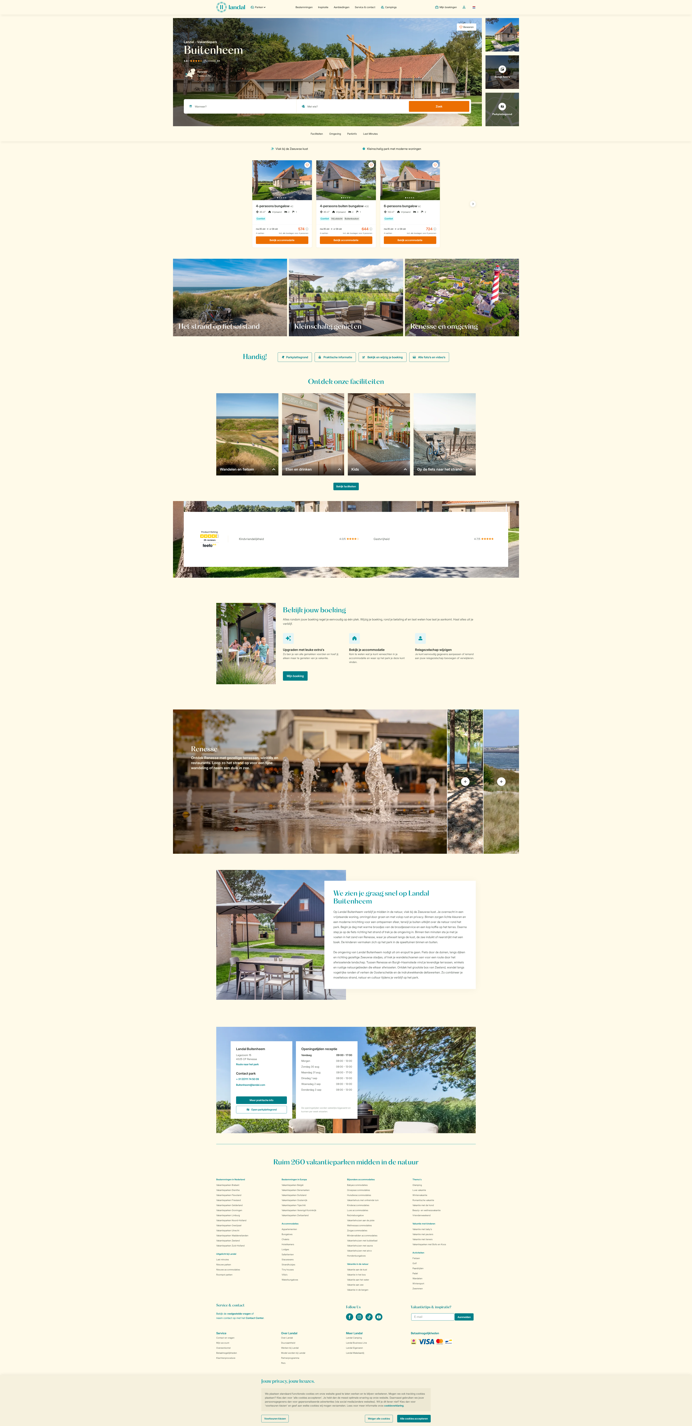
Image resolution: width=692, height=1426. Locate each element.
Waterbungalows (290, 1279)
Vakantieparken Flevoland (228, 1195)
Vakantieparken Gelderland (229, 1205)
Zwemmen (417, 1288)
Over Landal (287, 1337)
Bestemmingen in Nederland (230, 1179)
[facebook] (350, 1319)
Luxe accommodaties (357, 1210)
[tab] (310, 781)
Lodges (285, 1249)
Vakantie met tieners (422, 1239)
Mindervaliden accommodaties (362, 1235)
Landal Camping (354, 1337)
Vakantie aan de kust (357, 1269)
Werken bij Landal (290, 1347)
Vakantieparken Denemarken (296, 1190)
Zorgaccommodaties (357, 1230)
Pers (283, 1363)
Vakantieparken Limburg (228, 1215)
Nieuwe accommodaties (228, 1269)
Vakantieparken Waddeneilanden (232, 1235)
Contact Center (255, 1317)
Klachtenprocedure (225, 1358)
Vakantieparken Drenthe (228, 1190)
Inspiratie (323, 7)
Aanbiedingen (341, 7)
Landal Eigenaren (354, 1347)
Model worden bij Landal (293, 1353)
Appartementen (289, 1229)
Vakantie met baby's (422, 1229)
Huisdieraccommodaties (359, 1195)
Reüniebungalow (355, 1215)
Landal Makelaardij (355, 1353)
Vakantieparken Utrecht (227, 1230)
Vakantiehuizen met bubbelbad (362, 1240)
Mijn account (222, 1342)
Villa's (284, 1274)
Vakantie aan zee (355, 1284)
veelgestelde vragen (239, 1313)
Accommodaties (290, 1223)
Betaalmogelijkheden (226, 1353)
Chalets (285, 1239)
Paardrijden (417, 1268)
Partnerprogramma (290, 1358)
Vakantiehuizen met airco (359, 1250)
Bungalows (287, 1234)
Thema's (417, 1179)
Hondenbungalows (356, 1255)
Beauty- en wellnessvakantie (426, 1210)
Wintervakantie (419, 1195)
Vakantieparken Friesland (228, 1200)
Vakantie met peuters (422, 1234)
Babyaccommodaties (357, 1185)
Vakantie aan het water (358, 1279)
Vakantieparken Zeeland (228, 1240)
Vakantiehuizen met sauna (360, 1245)
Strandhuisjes (288, 1264)
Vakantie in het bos (356, 1274)
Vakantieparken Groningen (229, 1210)
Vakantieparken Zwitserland (295, 1215)
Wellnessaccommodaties (359, 1225)
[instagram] (360, 1319)
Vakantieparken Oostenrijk (294, 1200)
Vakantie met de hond (423, 1205)
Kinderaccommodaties (358, 1205)
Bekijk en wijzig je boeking (385, 357)
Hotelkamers (288, 1244)
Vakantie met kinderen (423, 1223)
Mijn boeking (295, 676)
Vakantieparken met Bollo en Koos (429, 1244)
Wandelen (417, 1278)
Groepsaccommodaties (358, 1190)
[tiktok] (369, 1319)
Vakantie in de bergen (357, 1289)
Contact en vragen (225, 1337)
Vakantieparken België (292, 1185)
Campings (391, 7)
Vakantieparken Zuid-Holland (230, 1245)
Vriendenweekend (421, 1215)
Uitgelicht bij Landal (226, 1254)
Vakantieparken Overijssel (228, 1225)
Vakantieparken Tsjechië (294, 1205)
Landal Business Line (356, 1342)
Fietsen (416, 1258)
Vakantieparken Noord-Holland (231, 1220)
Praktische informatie (337, 357)
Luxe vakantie (419, 1190)
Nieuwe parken (223, 1264)
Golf (414, 1263)
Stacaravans (288, 1259)
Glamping (417, 1185)
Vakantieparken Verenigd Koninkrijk (299, 1210)
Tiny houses (288, 1269)
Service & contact (365, 7)
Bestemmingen (304, 7)
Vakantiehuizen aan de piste (360, 1220)
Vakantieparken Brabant (227, 1185)
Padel (415, 1273)
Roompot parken (224, 1274)
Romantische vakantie (423, 1200)
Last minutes (222, 1259)
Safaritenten (288, 1254)
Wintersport (418, 1283)
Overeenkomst (223, 1347)
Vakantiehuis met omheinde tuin (363, 1200)
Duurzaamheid (288, 1342)
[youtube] (378, 1319)
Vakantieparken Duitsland (294, 1195)
